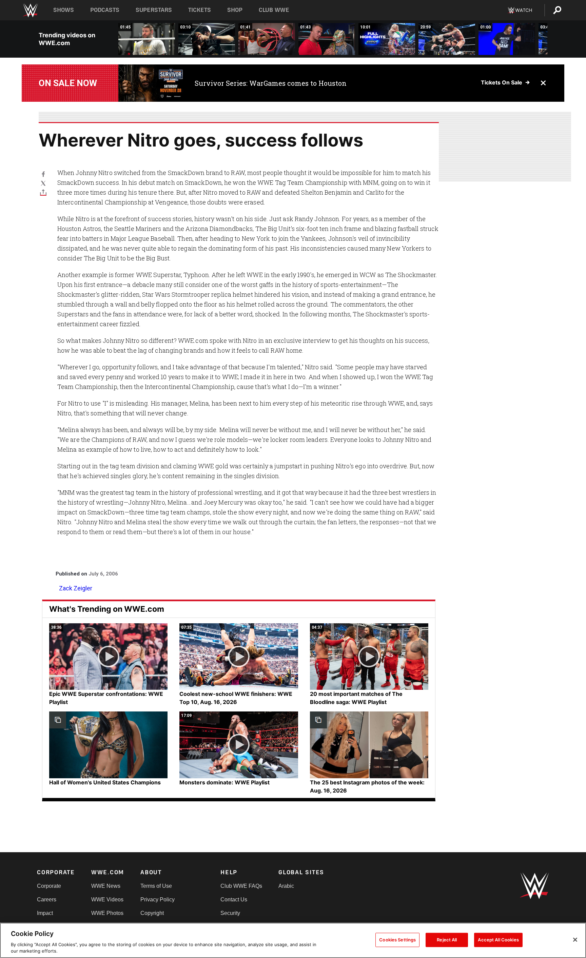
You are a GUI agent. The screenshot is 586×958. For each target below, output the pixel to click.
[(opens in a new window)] (151, 83)
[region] (293, 940)
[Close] (575, 939)
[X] (43, 183)
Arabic (286, 886)
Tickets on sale (501, 82)
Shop (234, 10)
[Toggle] (43, 192)
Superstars (154, 10)
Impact (45, 913)
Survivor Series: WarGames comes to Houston (271, 83)
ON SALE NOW (68, 83)
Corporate (49, 886)
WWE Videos (107, 899)
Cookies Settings (397, 939)
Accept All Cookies (498, 939)
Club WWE (274, 10)
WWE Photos (107, 913)
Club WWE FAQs (241, 886)
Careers (46, 899)
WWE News (105, 886)
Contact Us (233, 899)
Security (230, 913)
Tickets (199, 10)
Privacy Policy (157, 899)
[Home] (30, 10)
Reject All (447, 939)
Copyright (152, 913)
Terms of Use (156, 886)
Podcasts (104, 10)
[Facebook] (43, 173)
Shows (63, 10)
